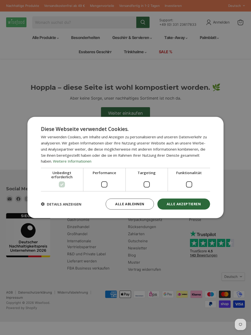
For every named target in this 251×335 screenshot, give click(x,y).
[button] (61, 204)
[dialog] (125, 167)
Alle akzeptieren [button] (184, 204)
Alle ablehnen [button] (129, 204)
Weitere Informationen (72, 161)
